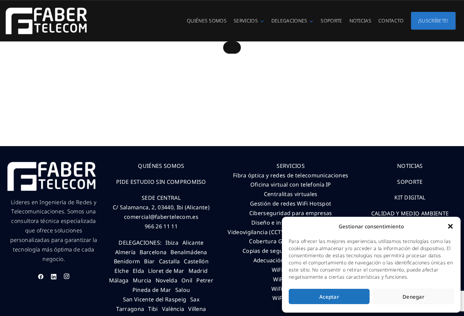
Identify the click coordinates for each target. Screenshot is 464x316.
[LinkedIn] (54, 276)
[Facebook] (41, 276)
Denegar (413, 296)
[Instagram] (66, 276)
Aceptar (329, 296)
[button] (450, 226)
